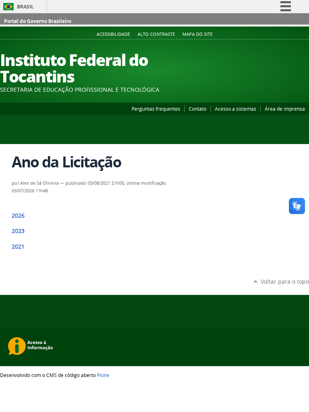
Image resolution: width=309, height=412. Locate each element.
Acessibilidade (113, 34)
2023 (18, 231)
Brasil (25, 6)
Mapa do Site (197, 34)
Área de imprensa (285, 108)
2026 (18, 215)
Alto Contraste (156, 34)
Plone (103, 375)
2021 (18, 246)
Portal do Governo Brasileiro (37, 21)
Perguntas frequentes (156, 108)
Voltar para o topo (285, 281)
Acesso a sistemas (235, 108)
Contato (197, 108)
